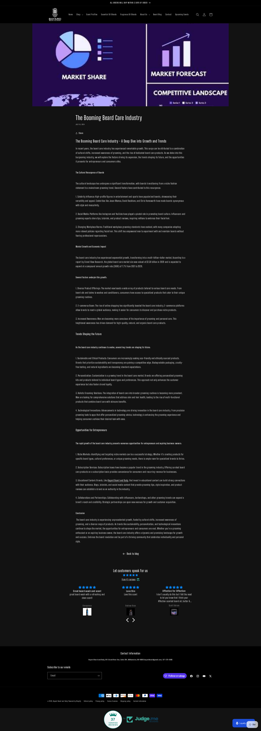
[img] (130, 575)
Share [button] (81, 133)
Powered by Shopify (74, 701)
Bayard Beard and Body (118, 480)
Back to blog (133, 553)
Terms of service (112, 701)
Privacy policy (100, 701)
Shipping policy (126, 701)
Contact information (139, 701)
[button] (79, 14)
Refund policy (88, 701)
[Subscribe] (98, 675)
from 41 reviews (129, 579)
